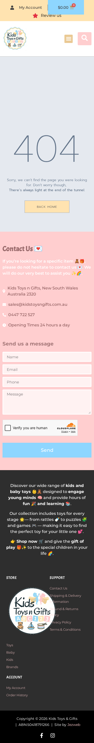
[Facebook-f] (41, 735)
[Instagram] (52, 735)
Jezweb (73, 724)
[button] (68, 39)
